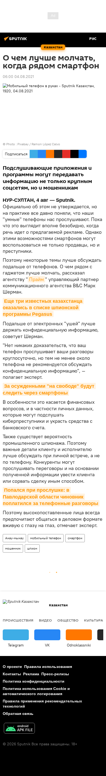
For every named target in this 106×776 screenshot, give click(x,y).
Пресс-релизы (55, 674)
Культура (93, 620)
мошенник (13, 548)
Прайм (36, 279)
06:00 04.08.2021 (18, 76)
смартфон (75, 538)
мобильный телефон (45, 538)
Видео (45, 620)
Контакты (12, 674)
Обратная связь (18, 713)
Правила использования (48, 666)
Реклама (31, 674)
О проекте (12, 666)
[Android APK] (19, 729)
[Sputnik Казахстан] (16, 40)
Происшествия (18, 620)
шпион (32, 548)
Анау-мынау (14, 538)
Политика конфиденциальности (33, 681)
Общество (68, 620)
